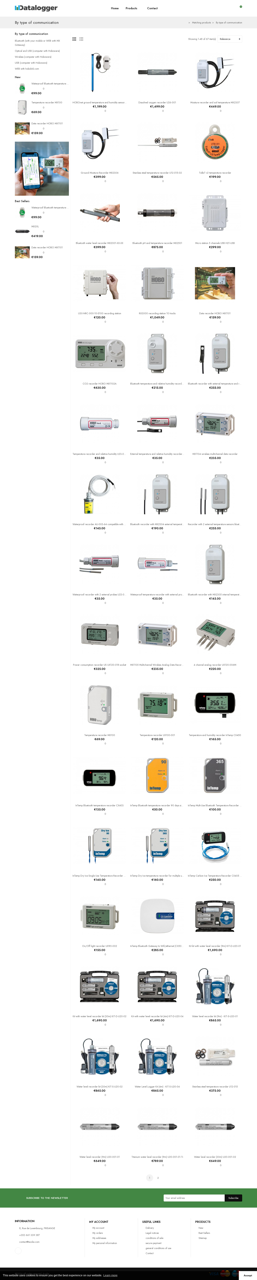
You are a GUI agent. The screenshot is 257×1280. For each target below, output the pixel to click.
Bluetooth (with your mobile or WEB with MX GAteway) (37, 43)
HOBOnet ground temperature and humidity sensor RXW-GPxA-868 (107, 102)
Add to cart (89, 167)
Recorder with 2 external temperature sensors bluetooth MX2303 (221, 524)
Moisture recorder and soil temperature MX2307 (215, 102)
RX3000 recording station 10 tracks (157, 313)
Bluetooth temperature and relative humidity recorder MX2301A (162, 383)
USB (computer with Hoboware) (31, 63)
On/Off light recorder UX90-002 (99, 946)
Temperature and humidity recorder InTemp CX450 (215, 735)
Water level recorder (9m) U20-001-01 (100, 1157)
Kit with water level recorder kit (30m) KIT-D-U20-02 (99, 1016)
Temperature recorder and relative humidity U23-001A (100, 454)
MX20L (35, 226)
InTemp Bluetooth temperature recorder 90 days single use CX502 (164, 805)
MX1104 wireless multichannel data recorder (215, 454)
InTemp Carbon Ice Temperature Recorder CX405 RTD (216, 875)
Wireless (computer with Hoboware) (33, 57)
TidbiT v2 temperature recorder (215, 173)
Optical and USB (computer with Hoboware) (37, 51)
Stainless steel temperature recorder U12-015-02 (157, 173)
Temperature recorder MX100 (46, 102)
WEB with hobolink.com (27, 68)
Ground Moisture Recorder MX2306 (100, 173)
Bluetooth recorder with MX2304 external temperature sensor (161, 524)
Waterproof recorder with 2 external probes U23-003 (100, 594)
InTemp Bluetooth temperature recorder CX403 (100, 805)
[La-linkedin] (18, 1250)
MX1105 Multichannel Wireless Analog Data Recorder (157, 665)
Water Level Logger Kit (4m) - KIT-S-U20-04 (157, 1086)
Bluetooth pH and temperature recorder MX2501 (157, 243)
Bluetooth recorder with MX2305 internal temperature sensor (219, 594)
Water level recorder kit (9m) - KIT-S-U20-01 (215, 1016)
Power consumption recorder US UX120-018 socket (99, 665)
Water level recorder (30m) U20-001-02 (215, 1157)
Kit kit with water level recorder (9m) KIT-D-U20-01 (215, 946)
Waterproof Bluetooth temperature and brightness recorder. (61, 83)
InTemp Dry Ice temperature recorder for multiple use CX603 (161, 875)
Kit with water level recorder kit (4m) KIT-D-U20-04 (157, 1016)
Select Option (89, 96)
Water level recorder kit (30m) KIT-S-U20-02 (100, 1086)
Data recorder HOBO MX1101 (47, 123)
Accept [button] (248, 1275)
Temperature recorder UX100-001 (157, 735)
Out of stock (146, 96)
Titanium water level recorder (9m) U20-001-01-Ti (157, 1157)
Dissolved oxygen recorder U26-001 (157, 102)
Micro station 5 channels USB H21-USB (215, 243)
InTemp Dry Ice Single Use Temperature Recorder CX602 (102, 875)
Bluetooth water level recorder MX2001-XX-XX (99, 243)
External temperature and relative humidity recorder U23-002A (162, 454)
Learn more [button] (110, 1275)
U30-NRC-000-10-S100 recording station (99, 313)
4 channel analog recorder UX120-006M (215, 665)
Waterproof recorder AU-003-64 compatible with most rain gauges (107, 524)
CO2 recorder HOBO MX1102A (99, 383)
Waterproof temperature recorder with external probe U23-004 (162, 594)
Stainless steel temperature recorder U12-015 (215, 1086)
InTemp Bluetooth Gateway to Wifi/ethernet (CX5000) (157, 946)
